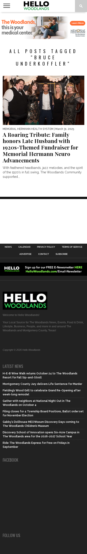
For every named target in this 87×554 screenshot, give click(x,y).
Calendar (24, 247)
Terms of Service (72, 247)
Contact (43, 254)
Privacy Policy (46, 247)
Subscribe (62, 254)
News (8, 247)
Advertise (25, 254)
